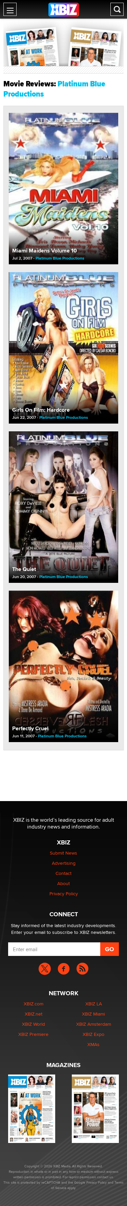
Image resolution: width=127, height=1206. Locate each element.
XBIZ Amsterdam (93, 1024)
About (63, 883)
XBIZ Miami (93, 1013)
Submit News (63, 853)
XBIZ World (33, 1024)
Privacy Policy (63, 893)
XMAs (93, 1044)
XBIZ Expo (93, 1034)
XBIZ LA (93, 1003)
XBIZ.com (33, 1003)
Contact (63, 873)
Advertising (64, 863)
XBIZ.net (33, 1013)
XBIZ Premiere (33, 1034)
